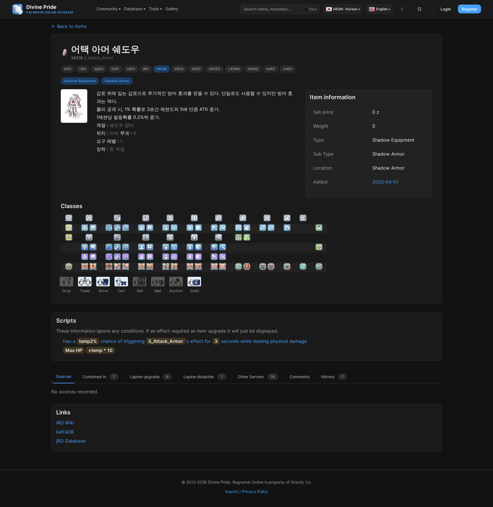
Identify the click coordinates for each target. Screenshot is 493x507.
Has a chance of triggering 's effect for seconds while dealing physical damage (185, 341)
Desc (313, 9)
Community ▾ (108, 8)
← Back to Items (69, 26)
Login (446, 9)
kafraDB (65, 432)
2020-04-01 (385, 182)
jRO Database (71, 441)
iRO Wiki (65, 422)
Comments (300, 376)
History (332, 376)
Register (469, 9)
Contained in (99, 376)
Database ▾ (135, 8)
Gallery (171, 8)
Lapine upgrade (149, 376)
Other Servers (256, 376)
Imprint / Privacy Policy (246, 491)
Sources (63, 376)
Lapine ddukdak (203, 376)
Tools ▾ (155, 8)
